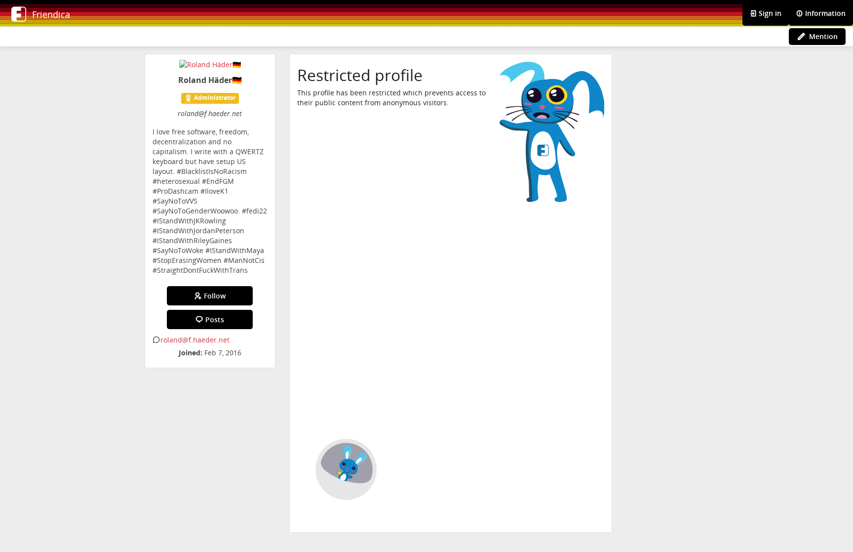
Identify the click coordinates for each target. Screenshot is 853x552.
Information (824, 13)
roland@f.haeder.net (195, 339)
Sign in (769, 13)
